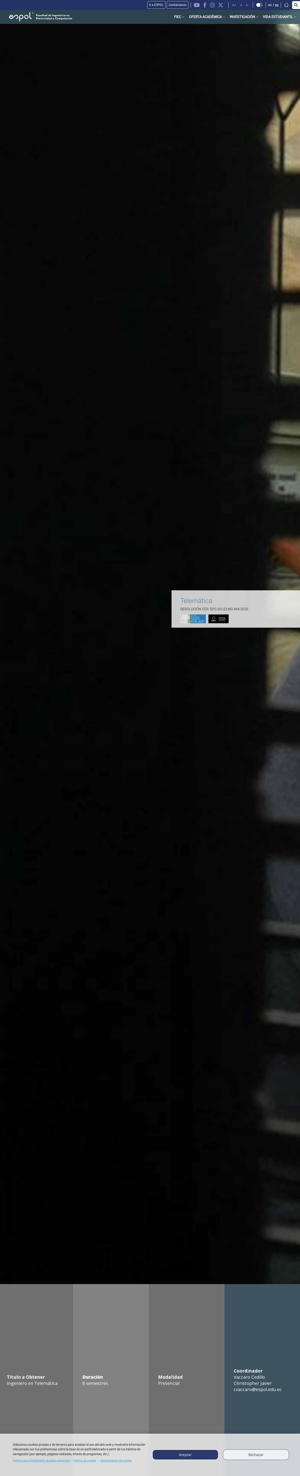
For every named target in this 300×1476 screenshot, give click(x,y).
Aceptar (185, 1454)
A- (247, 5)
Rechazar (256, 1454)
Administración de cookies (116, 1460)
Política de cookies (85, 1460)
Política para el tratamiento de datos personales (41, 1460)
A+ (234, 5)
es (276, 5)
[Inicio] (37, 17)
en (270, 5)
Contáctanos (177, 5)
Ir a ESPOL (156, 5)
